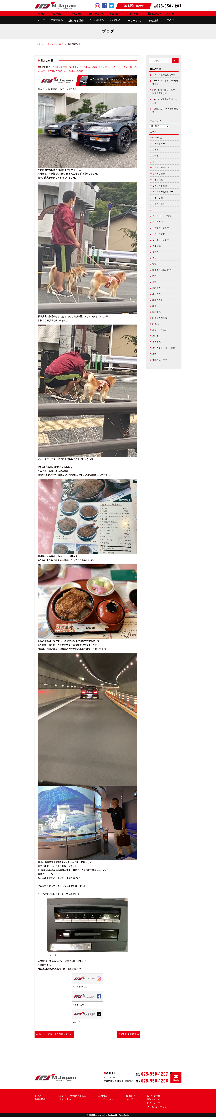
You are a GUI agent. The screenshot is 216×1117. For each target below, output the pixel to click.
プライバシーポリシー (158, 1107)
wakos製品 (157, 138)
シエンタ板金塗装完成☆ (163, 75)
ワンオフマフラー (160, 240)
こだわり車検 (96, 17)
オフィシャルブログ (54, 44)
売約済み (156, 288)
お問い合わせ (153, 1095)
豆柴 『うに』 (159, 330)
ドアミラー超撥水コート (163, 192)
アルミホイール (159, 144)
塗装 (154, 282)
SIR (95, 67)
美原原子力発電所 (64, 70)
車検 (154, 354)
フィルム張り (158, 204)
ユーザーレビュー (160, 228)
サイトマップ (153, 1103)
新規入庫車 (157, 300)
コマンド (51, 955)
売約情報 (115, 17)
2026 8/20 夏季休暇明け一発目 (164, 101)
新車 (154, 306)
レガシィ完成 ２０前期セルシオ (55, 1034)
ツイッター (77, 1022)
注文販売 (156, 312)
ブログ (170, 17)
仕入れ (155, 252)
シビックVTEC (124, 67)
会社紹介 (154, 17)
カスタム (156, 162)
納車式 (155, 324)
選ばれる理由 (75, 17)
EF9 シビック (78, 67)
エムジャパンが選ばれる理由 (72, 1095)
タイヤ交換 (157, 179)
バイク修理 (157, 198)
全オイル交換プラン (161, 270)
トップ (41, 17)
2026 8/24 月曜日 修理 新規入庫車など (164, 92)
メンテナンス (158, 222)
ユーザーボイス (134, 17)
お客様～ (156, 150)
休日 (57, 67)
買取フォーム (153, 1099)
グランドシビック (107, 67)
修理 (154, 264)
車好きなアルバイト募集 (163, 348)
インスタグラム (79, 987)
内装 (154, 276)
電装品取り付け (159, 360)
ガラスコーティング (161, 167)
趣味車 (63, 67)
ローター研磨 (158, 234)
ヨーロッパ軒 (47, 70)
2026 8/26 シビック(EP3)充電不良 (165, 82)
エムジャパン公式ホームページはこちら (57, 89)
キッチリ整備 (158, 173)
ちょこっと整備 (159, 186)
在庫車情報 (56, 17)
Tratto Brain (124, 1115)
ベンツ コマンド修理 (161, 216)
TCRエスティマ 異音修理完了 (165, 110)
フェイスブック (79, 1004)
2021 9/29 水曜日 (127, 1034)
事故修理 (156, 246)
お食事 (155, 156)
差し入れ (156, 294)
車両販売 (156, 342)
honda (89, 67)
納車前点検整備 (159, 318)
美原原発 (78, 70)
